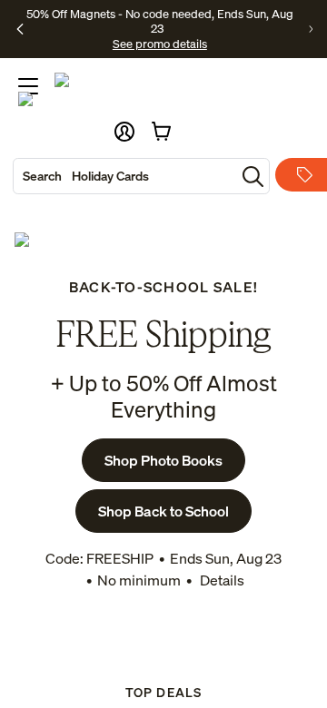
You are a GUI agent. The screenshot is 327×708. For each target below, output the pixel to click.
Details (220, 580)
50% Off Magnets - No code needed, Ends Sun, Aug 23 (159, 20)
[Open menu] (28, 86)
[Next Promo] (310, 29)
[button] (124, 132)
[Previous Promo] (20, 29)
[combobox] (124, 176)
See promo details (160, 43)
